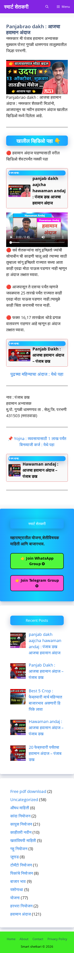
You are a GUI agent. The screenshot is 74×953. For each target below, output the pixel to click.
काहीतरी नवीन (20, 832)
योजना (15, 897)
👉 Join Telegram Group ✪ (37, 583)
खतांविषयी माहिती (23, 840)
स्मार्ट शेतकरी (16, 6)
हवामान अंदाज (20, 914)
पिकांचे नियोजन (21, 873)
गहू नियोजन (18, 848)
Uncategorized (24, 799)
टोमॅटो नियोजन (21, 865)
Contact (37, 939)
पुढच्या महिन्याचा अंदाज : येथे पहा (36, 374)
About (24, 939)
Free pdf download (28, 791)
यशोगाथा (16, 889)
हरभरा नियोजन (21, 906)
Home (11, 939)
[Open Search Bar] (47, 6)
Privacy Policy (57, 939)
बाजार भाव (18, 881)
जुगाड (14, 857)
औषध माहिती (19, 807)
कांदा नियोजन (20, 816)
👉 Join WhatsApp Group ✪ (37, 561)
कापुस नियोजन (21, 824)
